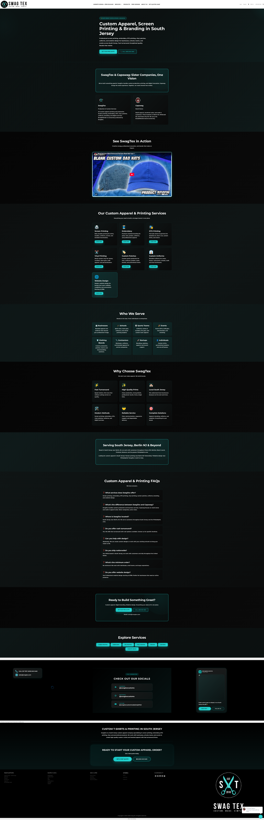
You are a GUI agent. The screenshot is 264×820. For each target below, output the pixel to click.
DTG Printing (128, 644)
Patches (152, 644)
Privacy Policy (92, 778)
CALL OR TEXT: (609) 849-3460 (28, 671)
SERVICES (6, 776)
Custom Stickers (51, 781)
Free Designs (6, 779)
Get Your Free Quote (108, 51)
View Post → (204, 708)
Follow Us (218, 708)
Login (241, 4)
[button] (118, 4)
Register (244, 4)
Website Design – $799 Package (10, 775)
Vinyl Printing (141, 644)
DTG (48, 778)
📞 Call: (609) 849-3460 (127, 51)
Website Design (132, 649)
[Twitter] (158, 776)
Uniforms (163, 644)
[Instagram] (162, 776)
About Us (6, 781)
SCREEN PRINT (50, 776)
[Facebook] (156, 776)
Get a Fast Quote (122, 759)
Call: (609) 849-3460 (140, 610)
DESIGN (49, 783)
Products (6, 778)
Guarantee (92, 776)
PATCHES (49, 782)
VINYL (49, 779)
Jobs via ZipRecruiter (20, 722)
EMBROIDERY (50, 775)
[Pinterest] (160, 776)
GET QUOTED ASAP (8, 782)
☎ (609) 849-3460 (141, 759)
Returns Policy (93, 775)
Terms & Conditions (93, 779)
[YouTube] (164, 776)
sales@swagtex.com (25, 675)
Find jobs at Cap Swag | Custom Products (8, 722)
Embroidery (116, 644)
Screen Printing (103, 644)
